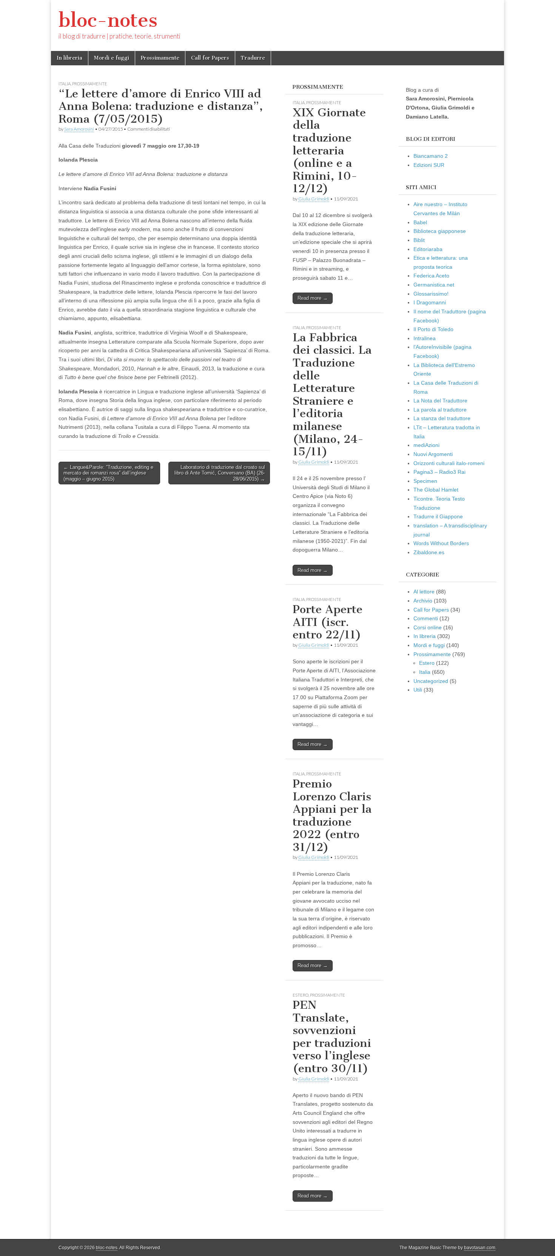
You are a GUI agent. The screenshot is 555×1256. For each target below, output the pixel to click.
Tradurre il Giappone (438, 516)
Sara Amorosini (79, 129)
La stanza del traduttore (441, 418)
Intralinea (424, 338)
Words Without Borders (441, 543)
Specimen (425, 481)
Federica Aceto (431, 276)
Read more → (313, 298)
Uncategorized (430, 681)
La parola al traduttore (440, 410)
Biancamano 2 (430, 156)
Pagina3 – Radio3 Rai (439, 472)
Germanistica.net (433, 285)
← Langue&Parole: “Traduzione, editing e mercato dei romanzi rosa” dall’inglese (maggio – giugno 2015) (108, 473)
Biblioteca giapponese (439, 231)
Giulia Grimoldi (313, 199)
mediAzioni (426, 445)
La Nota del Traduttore (440, 401)
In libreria (69, 58)
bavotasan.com (479, 1247)
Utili (417, 690)
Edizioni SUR (428, 165)
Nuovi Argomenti (433, 454)
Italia (65, 83)
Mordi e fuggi (111, 58)
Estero (300, 994)
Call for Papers (210, 58)
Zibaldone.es (428, 552)
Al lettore (424, 592)
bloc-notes (108, 20)
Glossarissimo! (431, 294)
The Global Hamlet (435, 490)
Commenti (425, 618)
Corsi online (427, 627)
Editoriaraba (427, 249)
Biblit (419, 240)
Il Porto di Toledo (433, 329)
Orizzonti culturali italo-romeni (448, 463)
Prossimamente (160, 58)
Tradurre (253, 58)
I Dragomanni (429, 302)
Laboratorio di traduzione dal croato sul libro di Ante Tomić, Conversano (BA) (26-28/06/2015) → (219, 473)
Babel (420, 222)
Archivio (422, 601)
